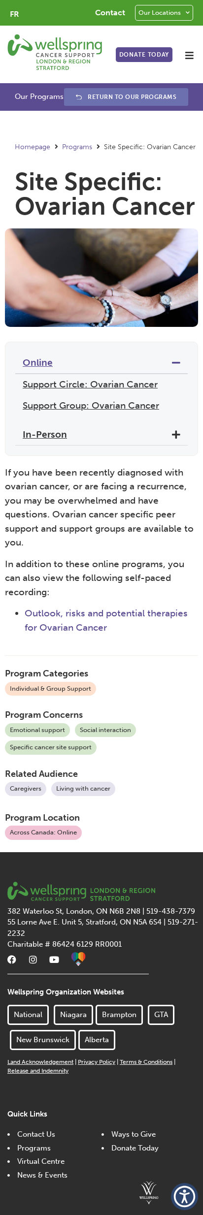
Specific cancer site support (51, 747)
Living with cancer (83, 788)
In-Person (45, 434)
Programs (77, 147)
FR (14, 14)
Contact (110, 12)
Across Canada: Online (43, 832)
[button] (189, 55)
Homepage (32, 147)
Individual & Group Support (50, 688)
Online (38, 362)
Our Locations (159, 12)
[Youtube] (54, 959)
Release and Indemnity (37, 1070)
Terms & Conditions (146, 1061)
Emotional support (37, 730)
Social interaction (105, 730)
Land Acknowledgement (40, 1061)
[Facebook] (11, 959)
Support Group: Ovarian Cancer (91, 405)
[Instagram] (33, 959)
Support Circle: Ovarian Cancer (90, 384)
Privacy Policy (96, 1061)
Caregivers (25, 788)
